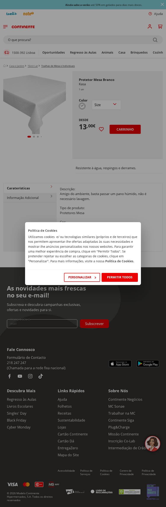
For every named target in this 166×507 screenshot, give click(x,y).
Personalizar (79, 277)
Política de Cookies (119, 261)
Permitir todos (119, 277)
